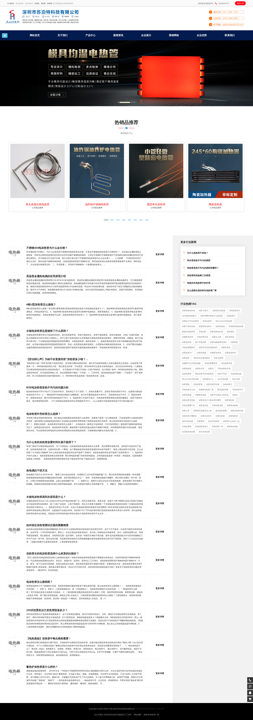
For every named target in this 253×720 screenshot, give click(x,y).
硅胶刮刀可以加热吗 (190, 321)
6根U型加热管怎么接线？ (41, 304)
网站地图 (137, 714)
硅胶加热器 (220, 326)
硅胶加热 (234, 342)
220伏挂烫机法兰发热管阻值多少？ (47, 610)
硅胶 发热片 (204, 310)
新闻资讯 (118, 35)
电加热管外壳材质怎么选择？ (43, 413)
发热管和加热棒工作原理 (198, 275)
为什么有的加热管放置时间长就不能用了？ (51, 442)
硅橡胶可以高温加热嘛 (191, 363)
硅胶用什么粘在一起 (231, 421)
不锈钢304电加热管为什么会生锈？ (47, 247)
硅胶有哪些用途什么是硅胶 (211, 315)
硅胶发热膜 (201, 352)
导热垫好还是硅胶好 (201, 358)
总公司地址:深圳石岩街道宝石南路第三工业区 (113, 714)
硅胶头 (211, 368)
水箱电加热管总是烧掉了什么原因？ (47, 330)
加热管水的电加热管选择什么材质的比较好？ (52, 553)
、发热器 (36, 3)
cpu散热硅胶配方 (189, 315)
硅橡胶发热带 (187, 336)
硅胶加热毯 (186, 394)
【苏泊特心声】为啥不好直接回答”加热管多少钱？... (57, 359)
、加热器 (42, 3)
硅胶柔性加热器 (218, 310)
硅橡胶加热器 (215, 352)
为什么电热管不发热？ (197, 253)
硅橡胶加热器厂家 (206, 389)
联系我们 (230, 35)
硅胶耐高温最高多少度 (202, 410)
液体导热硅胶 (187, 421)
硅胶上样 (185, 410)
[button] (19, 73)
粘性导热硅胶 (204, 431)
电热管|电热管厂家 (151, 714)
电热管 (11, 3)
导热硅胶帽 (186, 426)
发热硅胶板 (186, 373)
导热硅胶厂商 (217, 426)
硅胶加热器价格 (188, 310)
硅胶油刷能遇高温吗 (218, 342)
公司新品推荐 (53, 207)
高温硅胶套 (198, 384)
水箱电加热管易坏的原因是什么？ (46, 496)
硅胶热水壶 (199, 368)
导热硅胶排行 (234, 310)
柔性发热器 (229, 336)
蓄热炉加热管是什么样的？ (42, 666)
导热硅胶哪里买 (188, 347)
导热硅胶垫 (207, 321)
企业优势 (202, 35)
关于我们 (63, 35)
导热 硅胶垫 (218, 358)
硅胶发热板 (220, 415)
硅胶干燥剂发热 (188, 326)
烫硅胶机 (230, 331)
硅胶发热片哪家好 (189, 415)
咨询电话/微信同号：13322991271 (214, 3)
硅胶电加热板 (232, 405)
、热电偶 (49, 3)
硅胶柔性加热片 (205, 326)
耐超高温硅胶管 (188, 331)
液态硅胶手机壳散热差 (204, 373)
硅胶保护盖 (203, 405)
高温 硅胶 (236, 379)
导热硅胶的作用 (224, 368)
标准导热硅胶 (213, 421)
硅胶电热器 (186, 368)
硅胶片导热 (222, 373)
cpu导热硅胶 (222, 379)
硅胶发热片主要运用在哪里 (210, 400)
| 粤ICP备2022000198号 (145, 708)
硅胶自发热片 (206, 415)
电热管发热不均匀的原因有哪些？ (203, 268)
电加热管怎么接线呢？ (39, 581)
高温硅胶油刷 (236, 373)
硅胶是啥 (185, 358)
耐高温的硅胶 (222, 389)
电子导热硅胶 (200, 342)
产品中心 (91, 35)
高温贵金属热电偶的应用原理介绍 (46, 276)
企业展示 (146, 35)
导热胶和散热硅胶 (236, 326)
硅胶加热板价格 (216, 331)
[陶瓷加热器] (172, 170)
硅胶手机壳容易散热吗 (208, 347)
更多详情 (160, 254)
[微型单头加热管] (113, 170)
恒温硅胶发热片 (201, 426)
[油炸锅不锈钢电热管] (53, 170)
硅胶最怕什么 (208, 379)
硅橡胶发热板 (200, 394)
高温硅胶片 (231, 315)
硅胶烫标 (200, 421)
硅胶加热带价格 (212, 384)
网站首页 (35, 35)
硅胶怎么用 (216, 336)
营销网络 (174, 35)
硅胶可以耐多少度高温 (219, 394)
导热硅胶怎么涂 (188, 389)
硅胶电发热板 (232, 426)
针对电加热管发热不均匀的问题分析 (47, 387)
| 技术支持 (160, 708)
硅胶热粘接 (229, 400)
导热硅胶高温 (202, 336)
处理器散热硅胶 (188, 431)
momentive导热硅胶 (224, 321)
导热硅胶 (202, 331)
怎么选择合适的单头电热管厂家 (202, 290)
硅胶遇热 (185, 384)
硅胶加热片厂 (187, 352)
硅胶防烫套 (225, 347)
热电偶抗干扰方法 (36, 470)
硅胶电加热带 (230, 352)
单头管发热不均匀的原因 (198, 260)
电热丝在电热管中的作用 (198, 283)
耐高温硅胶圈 (221, 410)
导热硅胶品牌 (217, 405)
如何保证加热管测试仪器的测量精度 (47, 525)
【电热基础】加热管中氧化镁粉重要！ (48, 638)
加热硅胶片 (227, 384)
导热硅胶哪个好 (188, 405)
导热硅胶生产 (237, 389)
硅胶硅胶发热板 (188, 400)
